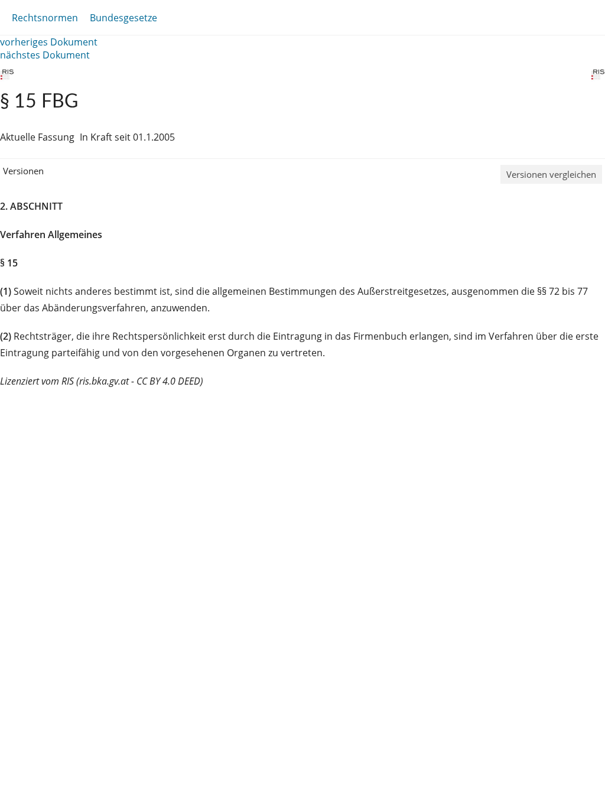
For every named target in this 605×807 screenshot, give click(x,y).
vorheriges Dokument (48, 41)
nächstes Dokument (45, 54)
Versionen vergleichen (551, 174)
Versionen (23, 171)
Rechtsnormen (45, 17)
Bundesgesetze (123, 17)
